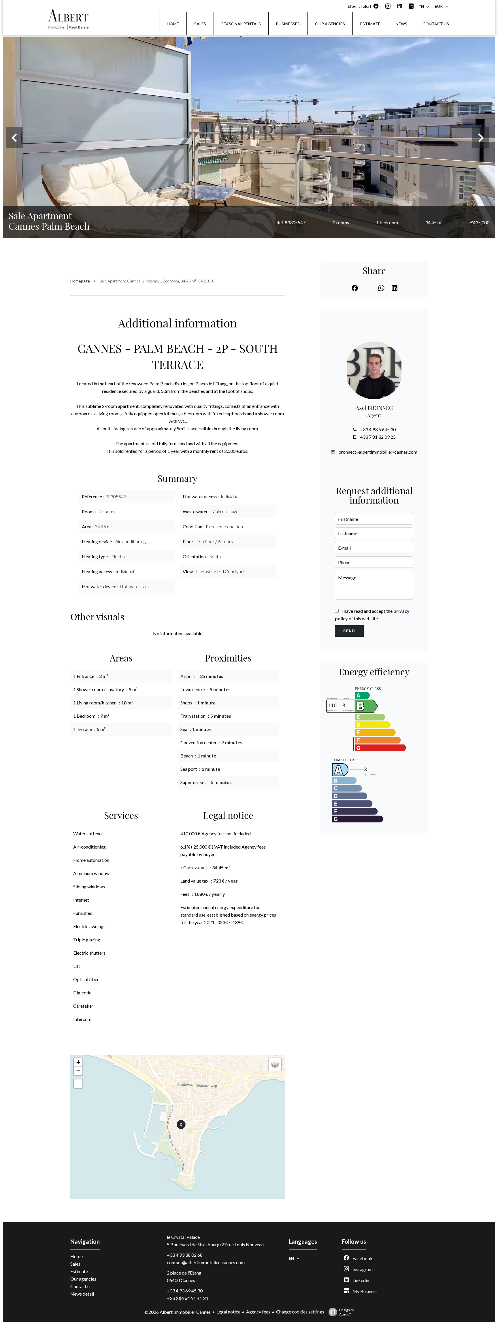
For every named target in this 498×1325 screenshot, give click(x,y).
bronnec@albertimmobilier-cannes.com (377, 452)
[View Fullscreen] (78, 1083)
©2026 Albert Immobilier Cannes (177, 1312)
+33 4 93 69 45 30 (378, 429)
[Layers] (275, 1064)
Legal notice (228, 1311)
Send (349, 631)
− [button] (78, 1071)
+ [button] (78, 1062)
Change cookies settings (300, 1311)
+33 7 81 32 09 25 (378, 437)
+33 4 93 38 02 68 (185, 1255)
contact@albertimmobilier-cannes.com (206, 1262)
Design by (346, 1312)
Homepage (80, 280)
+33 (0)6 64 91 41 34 (187, 1298)
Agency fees (258, 1311)
